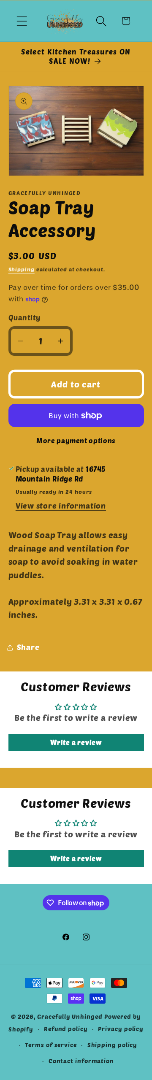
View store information (61, 505)
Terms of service (51, 1044)
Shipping (21, 269)
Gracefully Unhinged (69, 1016)
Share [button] (28, 647)
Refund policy (66, 1028)
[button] (22, 21)
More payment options (76, 440)
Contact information (81, 1060)
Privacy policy (121, 1028)
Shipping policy (112, 1044)
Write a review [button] (76, 742)
